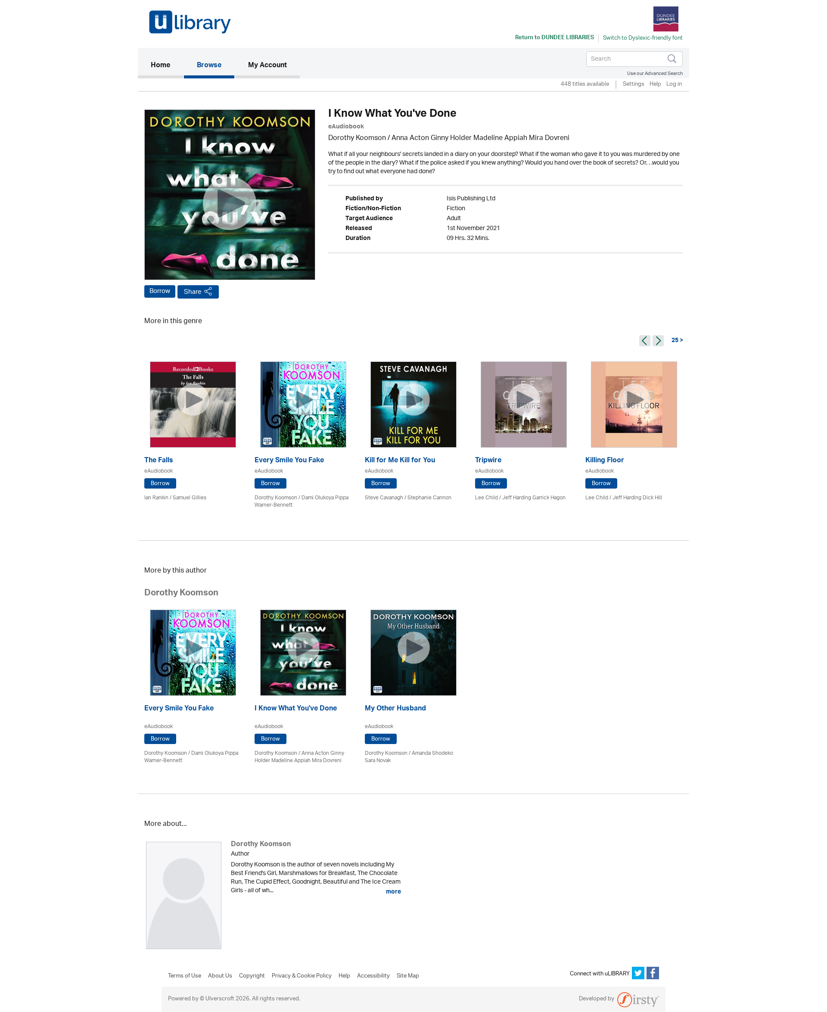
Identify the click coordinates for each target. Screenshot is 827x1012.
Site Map (408, 976)
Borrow (159, 291)
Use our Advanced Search (655, 73)
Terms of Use (184, 976)
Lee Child (486, 498)
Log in (674, 85)
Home (167, 66)
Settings (633, 85)
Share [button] (193, 292)
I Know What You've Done (296, 709)
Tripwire (488, 461)
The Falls (158, 461)
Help (655, 85)
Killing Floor (604, 461)
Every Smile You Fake (289, 461)
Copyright (252, 976)
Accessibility (373, 976)
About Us (220, 976)
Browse (209, 66)
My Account (267, 66)
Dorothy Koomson (357, 138)
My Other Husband (395, 709)
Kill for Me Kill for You (400, 461)
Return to (554, 38)
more (393, 892)
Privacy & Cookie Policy (302, 976)
